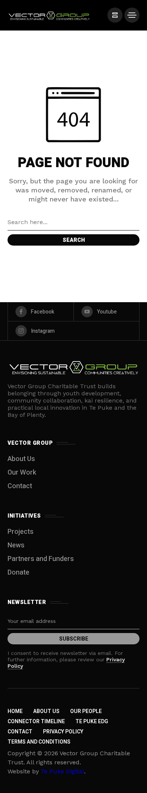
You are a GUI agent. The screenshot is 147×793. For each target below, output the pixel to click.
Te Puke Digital (62, 771)
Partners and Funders (41, 559)
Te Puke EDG (91, 721)
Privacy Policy (63, 732)
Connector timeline (36, 721)
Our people (86, 711)
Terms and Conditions (39, 742)
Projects (21, 532)
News (16, 545)
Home (15, 711)
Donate (18, 572)
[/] (114, 15)
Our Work (22, 472)
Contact (20, 486)
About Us (21, 459)
